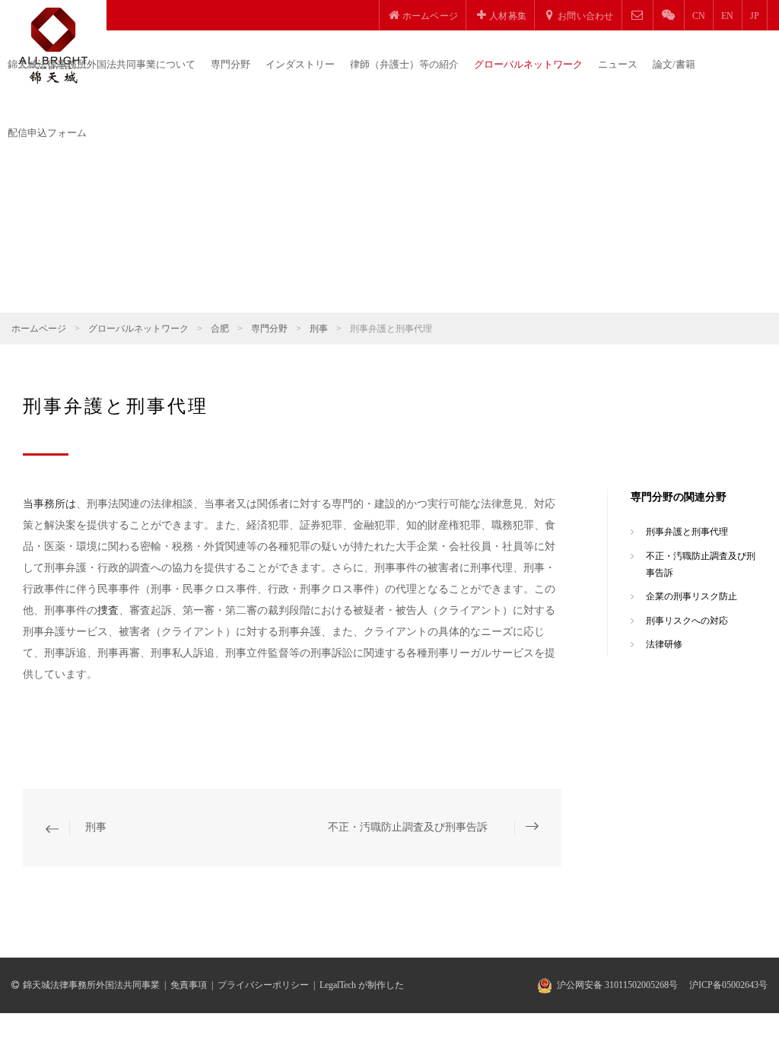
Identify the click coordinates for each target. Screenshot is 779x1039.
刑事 (319, 328)
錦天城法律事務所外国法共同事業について (102, 64)
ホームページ (38, 328)
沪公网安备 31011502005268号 (617, 985)
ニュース (618, 64)
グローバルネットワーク (528, 64)
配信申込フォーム (47, 132)
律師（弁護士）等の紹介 (404, 64)
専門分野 (230, 64)
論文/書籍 (674, 64)
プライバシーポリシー (263, 985)
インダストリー (300, 64)
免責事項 (188, 985)
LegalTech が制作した (362, 985)
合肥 (220, 328)
